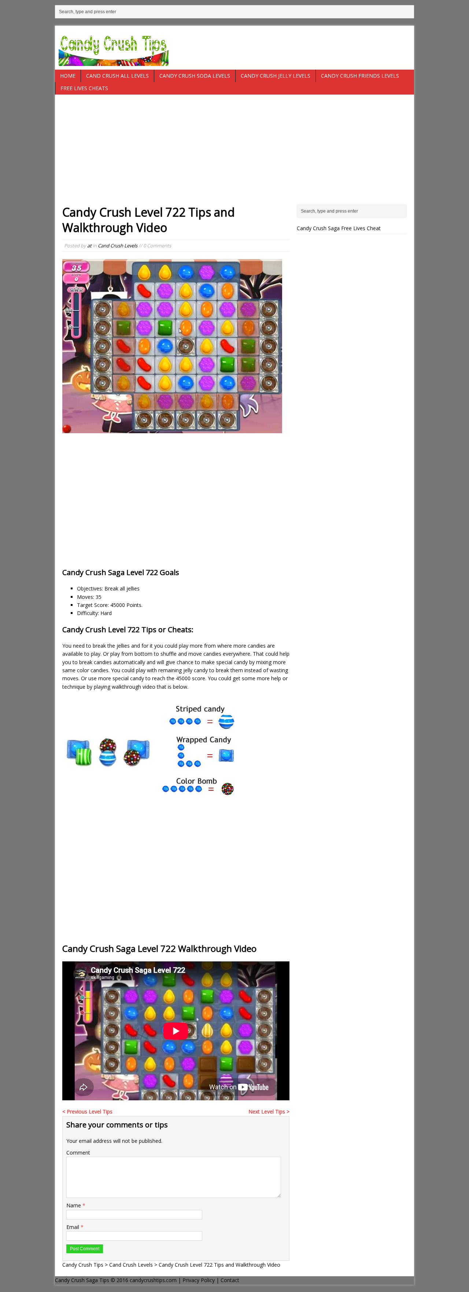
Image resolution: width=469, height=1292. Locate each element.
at (89, 245)
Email (73, 1226)
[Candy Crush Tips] (234, 48)
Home (67, 75)
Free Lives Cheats (84, 88)
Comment (78, 1152)
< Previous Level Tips (87, 1111)
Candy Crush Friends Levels (360, 75)
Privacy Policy (198, 1280)
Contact (230, 1280)
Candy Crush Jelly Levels (275, 75)
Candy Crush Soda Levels (194, 75)
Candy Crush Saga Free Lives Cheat (339, 228)
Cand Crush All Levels (117, 75)
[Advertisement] (234, 153)
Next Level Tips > (268, 1111)
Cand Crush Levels (117, 245)
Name (74, 1205)
